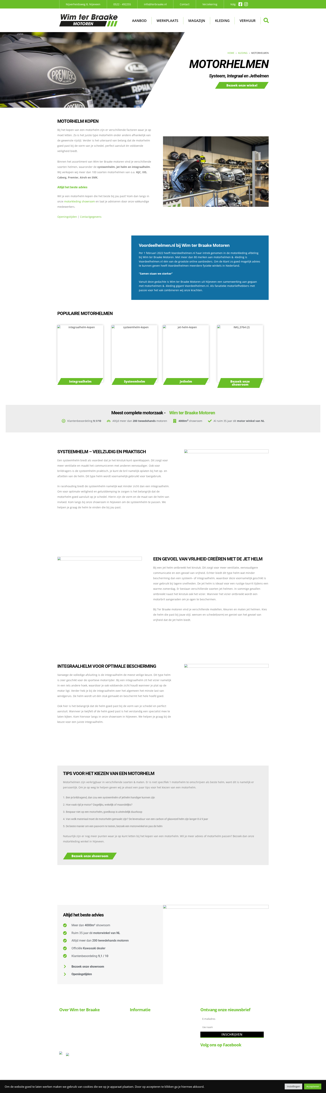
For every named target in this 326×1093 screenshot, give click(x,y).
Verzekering (209, 4)
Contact (184, 4)
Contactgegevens (90, 216)
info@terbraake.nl (155, 4)
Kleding (222, 20)
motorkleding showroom (79, 201)
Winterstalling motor (147, 1055)
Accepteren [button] (312, 1086)
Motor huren (142, 1024)
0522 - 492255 (122, 4)
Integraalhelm (80, 381)
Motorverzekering (145, 1049)
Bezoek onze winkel (241, 85)
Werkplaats (167, 20)
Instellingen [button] (293, 1086)
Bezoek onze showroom (240, 383)
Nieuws (138, 1061)
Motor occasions (144, 1018)
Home (231, 53)
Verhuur (248, 20)
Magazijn (196, 20)
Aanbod (139, 20)
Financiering (141, 1042)
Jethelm (186, 381)
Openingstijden (67, 216)
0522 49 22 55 (68, 1022)
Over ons (139, 1036)
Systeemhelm (134, 381)
